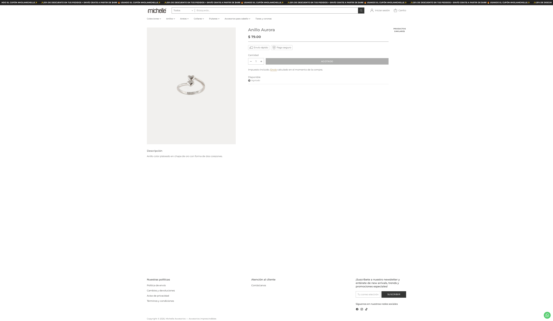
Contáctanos (258, 285)
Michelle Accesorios (176, 318)
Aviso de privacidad (158, 295)
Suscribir (393, 294)
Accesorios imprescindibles (202, 318)
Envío (273, 69)
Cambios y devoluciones (161, 290)
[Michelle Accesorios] (157, 10)
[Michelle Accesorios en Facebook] (357, 309)
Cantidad (253, 55)
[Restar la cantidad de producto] (250, 61)
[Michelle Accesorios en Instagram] (361, 309)
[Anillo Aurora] (191, 85)
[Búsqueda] (361, 10)
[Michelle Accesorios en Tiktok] (366, 309)
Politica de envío (156, 285)
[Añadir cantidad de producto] (261, 61)
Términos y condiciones (160, 301)
